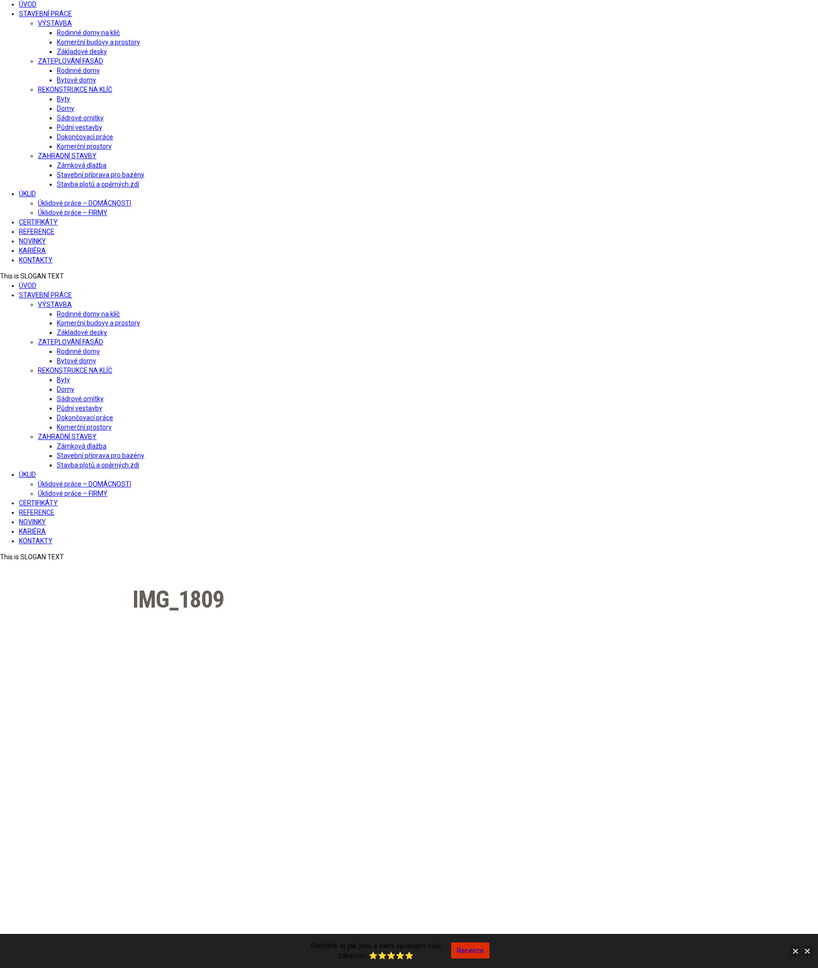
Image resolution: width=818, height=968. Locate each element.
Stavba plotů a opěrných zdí (98, 184)
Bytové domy (76, 80)
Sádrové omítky (80, 118)
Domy (65, 108)
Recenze (470, 950)
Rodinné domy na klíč (88, 32)
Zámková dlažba (82, 165)
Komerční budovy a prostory (98, 42)
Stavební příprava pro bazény (100, 175)
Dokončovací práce (85, 137)
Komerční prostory (84, 146)
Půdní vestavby (79, 127)
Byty (63, 99)
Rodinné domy (78, 70)
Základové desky (82, 51)
